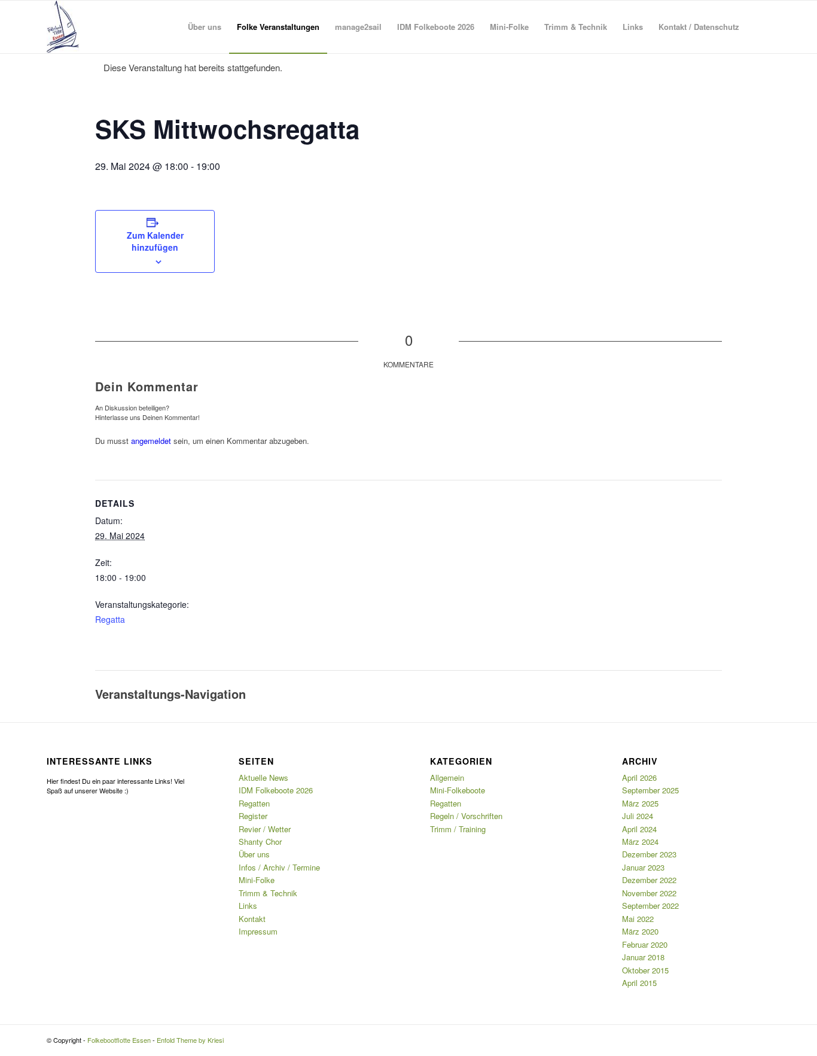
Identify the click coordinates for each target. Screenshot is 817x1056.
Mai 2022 (638, 918)
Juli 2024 (637, 815)
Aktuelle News (263, 777)
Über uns (254, 854)
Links (248, 905)
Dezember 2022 (649, 879)
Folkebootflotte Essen (119, 1040)
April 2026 (639, 777)
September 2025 (650, 790)
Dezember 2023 (649, 854)
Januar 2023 (643, 867)
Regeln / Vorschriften (466, 815)
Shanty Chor (260, 841)
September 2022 (650, 905)
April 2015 (639, 982)
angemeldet (151, 440)
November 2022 (649, 893)
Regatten (254, 803)
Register (253, 815)
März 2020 (640, 931)
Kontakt (252, 918)
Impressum (258, 931)
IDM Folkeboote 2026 (276, 790)
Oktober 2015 (645, 970)
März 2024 (640, 841)
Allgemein (447, 777)
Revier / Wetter (265, 829)
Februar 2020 (644, 944)
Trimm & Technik (268, 893)
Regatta (110, 619)
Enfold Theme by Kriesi (190, 1040)
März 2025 (640, 803)
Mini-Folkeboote (457, 790)
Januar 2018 (643, 957)
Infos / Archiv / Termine (279, 867)
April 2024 (639, 829)
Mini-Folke (257, 879)
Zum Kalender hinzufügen (155, 241)
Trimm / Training (458, 829)
